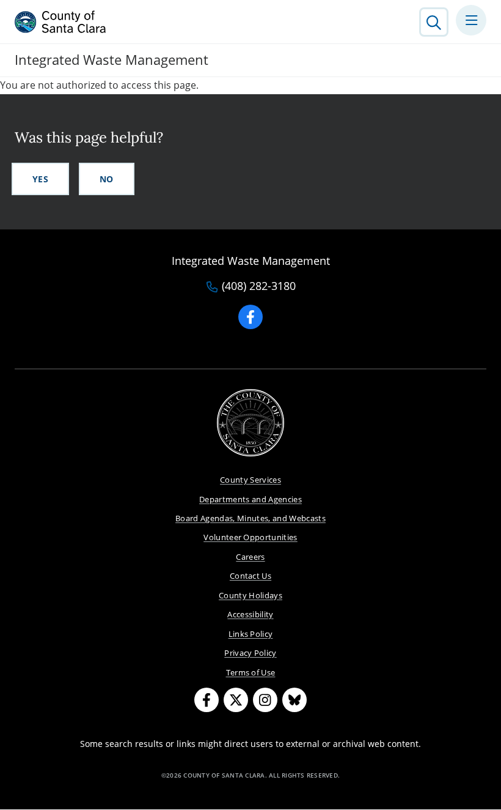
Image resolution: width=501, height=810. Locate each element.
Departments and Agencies (250, 499)
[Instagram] (265, 700)
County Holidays (250, 595)
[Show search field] (433, 22)
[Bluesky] (294, 700)
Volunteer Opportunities (250, 537)
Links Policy (251, 633)
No (107, 179)
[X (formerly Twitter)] (236, 700)
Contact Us (250, 575)
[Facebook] (206, 700)
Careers (250, 556)
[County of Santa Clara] (60, 22)
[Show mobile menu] (471, 20)
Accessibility (250, 614)
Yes (40, 179)
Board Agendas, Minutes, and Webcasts (250, 518)
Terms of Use (251, 672)
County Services (250, 479)
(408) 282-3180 (259, 286)
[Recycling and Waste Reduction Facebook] (250, 317)
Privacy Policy (250, 652)
